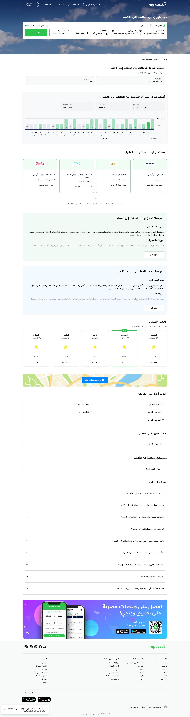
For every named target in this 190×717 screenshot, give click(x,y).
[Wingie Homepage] (158, 5)
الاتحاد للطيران (114, 666)
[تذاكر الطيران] (166, 60)
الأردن (141, 676)
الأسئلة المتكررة (41, 666)
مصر (162, 59)
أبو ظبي (164, 666)
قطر (142, 679)
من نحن (44, 669)
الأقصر (156, 59)
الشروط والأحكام (41, 676)
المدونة (44, 679)
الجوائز (45, 682)
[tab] (95, 198)
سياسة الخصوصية (40, 672)
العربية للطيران (114, 672)
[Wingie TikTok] (26, 647)
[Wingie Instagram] (35, 647)
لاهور (165, 676)
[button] (152, 124)
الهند (141, 672)
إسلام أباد (164, 679)
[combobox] (152, 33)
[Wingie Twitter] (31, 647)
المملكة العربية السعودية (135, 663)
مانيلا (165, 672)
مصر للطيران (115, 679)
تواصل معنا (43, 663)
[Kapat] (4, 709)
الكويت (140, 666)
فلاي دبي (116, 669)
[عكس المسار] (137, 33)
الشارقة (164, 669)
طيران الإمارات (114, 663)
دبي (166, 663)
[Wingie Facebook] (40, 647)
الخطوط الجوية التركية (112, 676)
